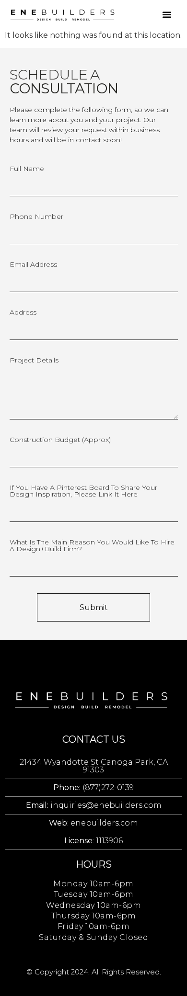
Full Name (27, 169)
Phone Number (36, 217)
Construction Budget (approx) (60, 440)
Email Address (33, 265)
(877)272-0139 (93, 787)
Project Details (34, 360)
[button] (167, 14)
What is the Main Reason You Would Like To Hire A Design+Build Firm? (92, 546)
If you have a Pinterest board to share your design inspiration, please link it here (83, 491)
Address (23, 313)
